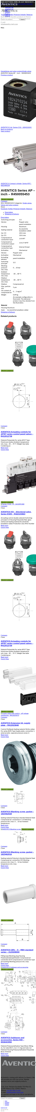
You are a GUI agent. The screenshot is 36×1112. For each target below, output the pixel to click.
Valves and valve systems (13, 71)
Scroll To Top (4, 1107)
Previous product (7, 75)
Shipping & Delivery (12, 214)
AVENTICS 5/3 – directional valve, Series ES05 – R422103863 (16, 513)
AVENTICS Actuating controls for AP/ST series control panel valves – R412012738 (17, 434)
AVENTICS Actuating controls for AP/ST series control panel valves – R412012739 (17, 643)
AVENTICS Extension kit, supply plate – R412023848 (15, 724)
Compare (4, 201)
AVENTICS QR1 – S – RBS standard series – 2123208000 (17, 951)
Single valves (26, 71)
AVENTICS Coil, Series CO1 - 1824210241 (16, 127)
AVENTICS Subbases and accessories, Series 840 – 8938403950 (12, 1040)
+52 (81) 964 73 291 (13, 1090)
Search (22, 1098)
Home (3, 71)
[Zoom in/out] (7, 1109)
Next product (5, 131)
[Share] (3, 1109)
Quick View (5, 449)
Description (9, 212)
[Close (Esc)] (1, 1109)
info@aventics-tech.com (14, 1092)
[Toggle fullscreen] (5, 1109)
